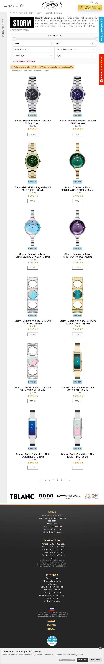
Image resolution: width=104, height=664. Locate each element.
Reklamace (52, 584)
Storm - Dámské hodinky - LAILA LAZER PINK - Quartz (78, 455)
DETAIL (33, 134)
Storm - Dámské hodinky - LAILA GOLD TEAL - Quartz (78, 388)
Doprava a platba (52, 589)
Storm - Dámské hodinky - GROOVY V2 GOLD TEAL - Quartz (78, 322)
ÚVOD (17, 5)
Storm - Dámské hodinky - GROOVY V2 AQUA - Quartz (32, 322)
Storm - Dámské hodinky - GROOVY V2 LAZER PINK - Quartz (32, 388)
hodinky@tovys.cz (54, 532)
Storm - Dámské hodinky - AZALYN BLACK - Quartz (33, 122)
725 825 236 (55, 529)
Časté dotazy (52, 578)
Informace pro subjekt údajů (52, 595)
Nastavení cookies (52, 601)
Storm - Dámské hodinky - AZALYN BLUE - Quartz (78, 122)
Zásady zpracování (52, 592)
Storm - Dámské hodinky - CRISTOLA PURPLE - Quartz (77, 255)
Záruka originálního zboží (52, 587)
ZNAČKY (21, 5)
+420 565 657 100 (54, 526)
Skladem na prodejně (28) (25, 67)
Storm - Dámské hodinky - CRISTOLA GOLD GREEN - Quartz (78, 188)
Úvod (12, 13)
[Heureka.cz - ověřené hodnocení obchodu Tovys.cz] (52, 641)
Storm (39, 13)
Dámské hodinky (25, 13)
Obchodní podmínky (52, 581)
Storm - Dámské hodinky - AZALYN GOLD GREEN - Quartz (33, 188)
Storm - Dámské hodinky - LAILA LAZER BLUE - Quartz (32, 455)
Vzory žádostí (52, 598)
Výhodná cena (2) (49, 67)
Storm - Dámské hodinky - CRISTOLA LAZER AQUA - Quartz (33, 255)
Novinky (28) (67, 67)
